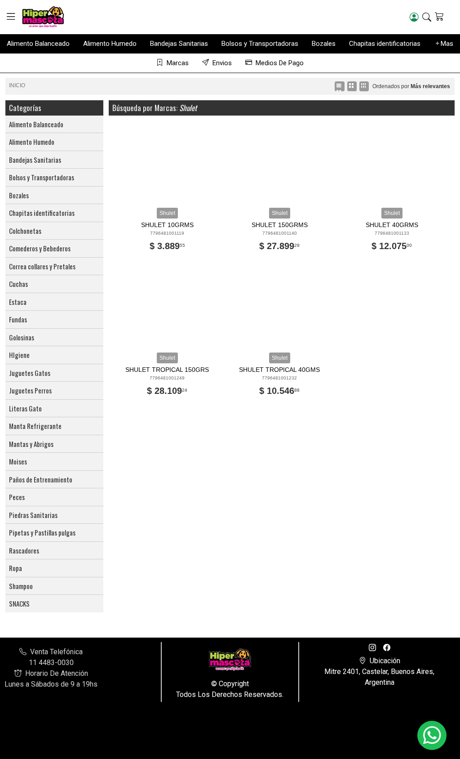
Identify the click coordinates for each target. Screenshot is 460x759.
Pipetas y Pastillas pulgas (42, 532)
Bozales (324, 44)
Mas (447, 44)
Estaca (18, 302)
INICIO (17, 85)
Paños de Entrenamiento (40, 479)
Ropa (15, 568)
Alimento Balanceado (38, 44)
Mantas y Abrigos (31, 444)
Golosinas (21, 337)
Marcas (178, 63)
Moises (18, 461)
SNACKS (19, 603)
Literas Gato (25, 408)
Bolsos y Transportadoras (259, 44)
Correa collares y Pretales (42, 266)
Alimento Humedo (110, 44)
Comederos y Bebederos (40, 248)
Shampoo (21, 586)
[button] (11, 16)
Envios (222, 63)
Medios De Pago (280, 63)
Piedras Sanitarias (33, 515)
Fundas (18, 319)
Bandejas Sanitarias (179, 44)
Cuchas (18, 284)
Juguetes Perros (30, 390)
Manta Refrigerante (35, 426)
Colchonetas (25, 231)
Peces (17, 497)
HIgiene (19, 355)
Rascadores (24, 550)
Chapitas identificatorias (384, 44)
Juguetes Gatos (29, 373)
